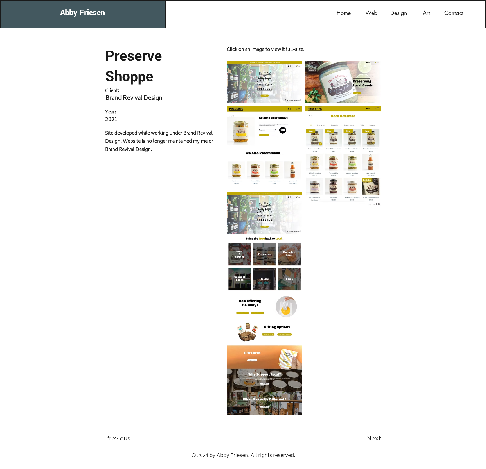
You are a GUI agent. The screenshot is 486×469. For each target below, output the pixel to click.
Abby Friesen (82, 12)
